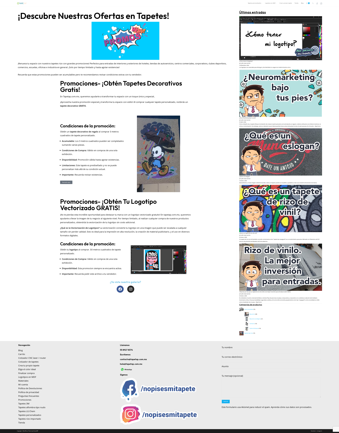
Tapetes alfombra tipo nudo (31, 407)
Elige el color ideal (27, 369)
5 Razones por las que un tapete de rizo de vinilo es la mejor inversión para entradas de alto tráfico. (265, 292)
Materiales (23, 380)
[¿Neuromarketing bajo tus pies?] (280, 93)
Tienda (21, 422)
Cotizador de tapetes (28, 361)
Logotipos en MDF (27, 376)
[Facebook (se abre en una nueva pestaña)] (317, 3)
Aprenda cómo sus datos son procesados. (291, 407)
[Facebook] (120, 289)
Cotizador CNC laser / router (32, 357)
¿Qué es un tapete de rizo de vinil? (248, 233)
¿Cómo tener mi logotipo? (246, 61)
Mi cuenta (23, 384)
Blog (20, 350)
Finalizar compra (26, 373)
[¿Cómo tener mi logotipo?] (280, 38)
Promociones (24, 399)
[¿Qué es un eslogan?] (280, 152)
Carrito (21, 354)
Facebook (313, 431)
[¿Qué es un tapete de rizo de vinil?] (280, 208)
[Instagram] (130, 289)
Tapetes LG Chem (26, 411)
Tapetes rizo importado (29, 418)
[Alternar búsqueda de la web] (313, 3)
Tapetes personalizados (29, 415)
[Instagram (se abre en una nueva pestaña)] (321, 3)
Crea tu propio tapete (28, 365)
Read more (318, 126)
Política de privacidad (28, 392)
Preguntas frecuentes (28, 396)
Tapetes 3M (23, 403)
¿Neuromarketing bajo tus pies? (247, 118)
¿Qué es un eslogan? (244, 176)
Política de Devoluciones (30, 388)
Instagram (319, 431)
